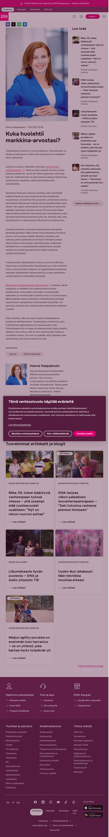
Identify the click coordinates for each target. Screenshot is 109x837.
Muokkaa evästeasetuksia (25, 433)
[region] (54, 418)
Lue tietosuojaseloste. (20, 424)
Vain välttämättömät (58, 433)
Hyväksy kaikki (85, 433)
